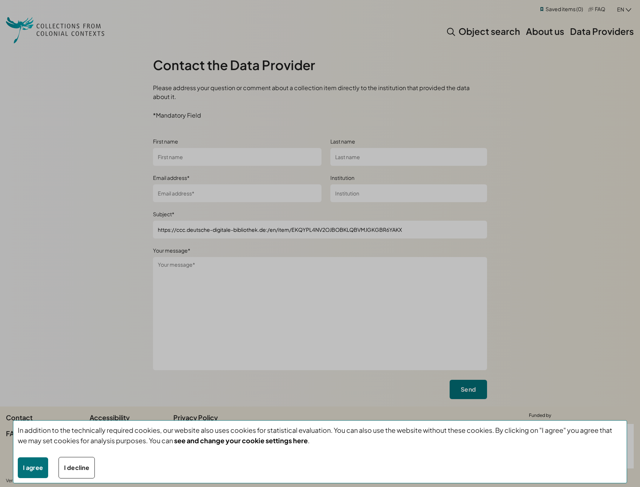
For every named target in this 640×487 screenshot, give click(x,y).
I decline (76, 467)
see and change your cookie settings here (241, 440)
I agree (33, 467)
